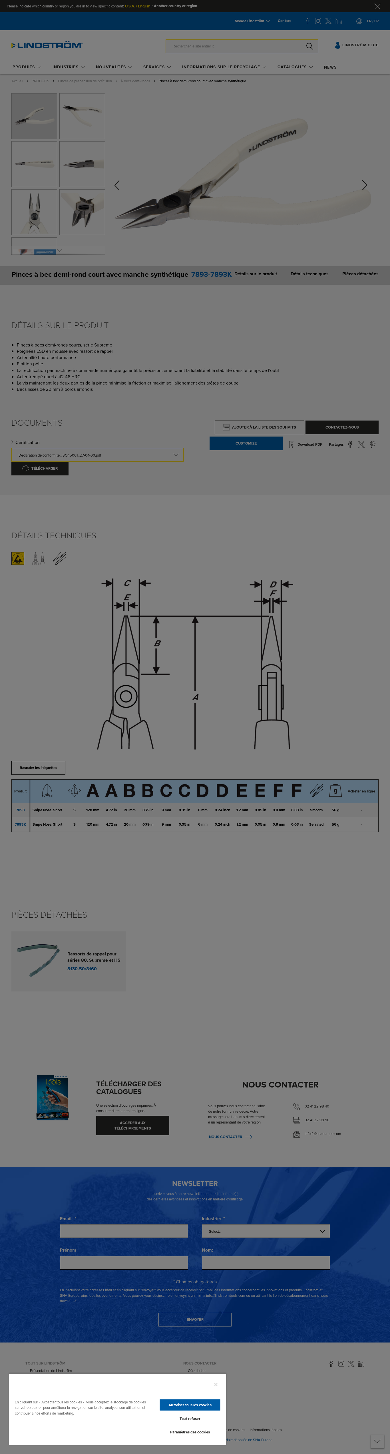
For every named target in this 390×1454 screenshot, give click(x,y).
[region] (117, 1409)
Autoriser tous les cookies (189, 1405)
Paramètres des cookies (190, 1432)
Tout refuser (190, 1418)
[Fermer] (216, 1384)
